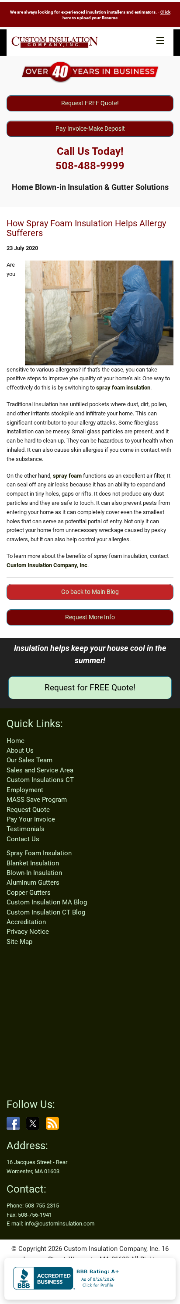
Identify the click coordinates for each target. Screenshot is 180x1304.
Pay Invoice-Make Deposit (90, 128)
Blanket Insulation (33, 863)
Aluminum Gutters (33, 882)
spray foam (67, 475)
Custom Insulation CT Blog (46, 912)
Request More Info (90, 617)
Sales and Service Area (40, 770)
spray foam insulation (123, 387)
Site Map (19, 942)
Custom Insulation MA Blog (47, 902)
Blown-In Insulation (34, 873)
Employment (25, 790)
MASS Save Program (37, 800)
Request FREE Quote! (90, 103)
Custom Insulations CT (40, 780)
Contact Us (23, 839)
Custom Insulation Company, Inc (47, 565)
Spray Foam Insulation (39, 853)
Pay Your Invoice (31, 819)
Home (15, 741)
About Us (20, 750)
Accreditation (26, 922)
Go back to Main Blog (90, 591)
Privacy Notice (28, 932)
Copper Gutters (29, 893)
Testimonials (26, 829)
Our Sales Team (29, 760)
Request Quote (28, 810)
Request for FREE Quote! (90, 687)
